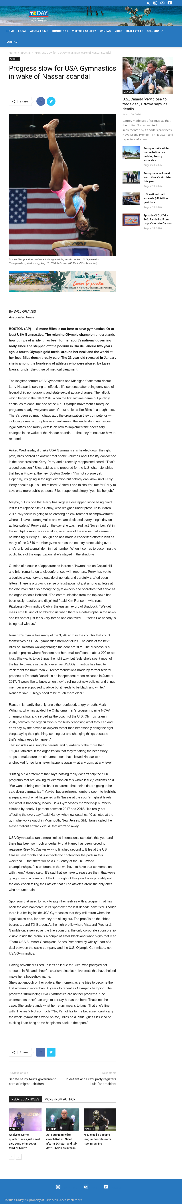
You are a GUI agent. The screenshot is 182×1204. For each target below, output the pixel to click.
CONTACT (12, 41)
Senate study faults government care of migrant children (32, 1081)
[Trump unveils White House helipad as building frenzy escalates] (131, 152)
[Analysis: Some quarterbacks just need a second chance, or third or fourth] (25, 1119)
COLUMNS (153, 31)
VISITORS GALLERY (84, 31)
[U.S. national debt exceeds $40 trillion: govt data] (131, 198)
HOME (10, 31)
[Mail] (162, 3)
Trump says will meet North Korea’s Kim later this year (158, 177)
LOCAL (22, 31)
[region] (62, 281)
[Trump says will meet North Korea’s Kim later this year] (131, 177)
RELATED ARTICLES (25, 1099)
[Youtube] (169, 3)
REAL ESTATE (134, 31)
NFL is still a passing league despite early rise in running (97, 1139)
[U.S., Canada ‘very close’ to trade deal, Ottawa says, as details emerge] (148, 75)
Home (13, 53)
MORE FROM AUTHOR (60, 1099)
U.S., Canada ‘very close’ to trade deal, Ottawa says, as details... (145, 104)
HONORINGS (60, 31)
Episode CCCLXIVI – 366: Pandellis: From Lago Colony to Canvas (158, 219)
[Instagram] (155, 3)
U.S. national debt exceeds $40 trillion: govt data (156, 198)
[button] (148, 3)
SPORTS (25, 53)
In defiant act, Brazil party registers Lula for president (91, 1081)
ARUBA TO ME (39, 31)
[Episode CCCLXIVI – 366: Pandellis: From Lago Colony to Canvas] (131, 220)
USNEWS (105, 31)
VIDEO (118, 31)
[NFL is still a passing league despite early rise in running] (100, 1119)
